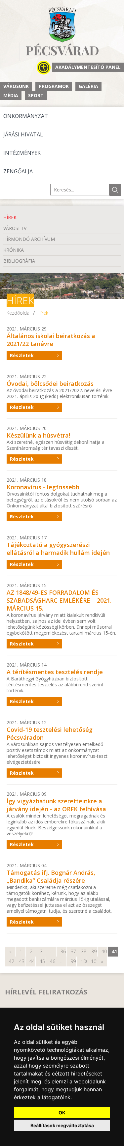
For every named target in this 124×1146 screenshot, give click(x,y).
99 (73, 961)
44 (32, 961)
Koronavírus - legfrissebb (43, 487)
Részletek (22, 355)
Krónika (13, 250)
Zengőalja (18, 171)
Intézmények (22, 153)
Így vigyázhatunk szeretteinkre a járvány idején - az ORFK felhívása (56, 805)
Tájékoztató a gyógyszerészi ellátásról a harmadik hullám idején (58, 549)
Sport (36, 95)
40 (104, 951)
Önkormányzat (25, 116)
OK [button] (62, 1112)
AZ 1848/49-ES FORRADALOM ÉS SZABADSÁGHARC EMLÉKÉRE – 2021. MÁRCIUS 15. (59, 600)
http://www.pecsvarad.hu (62, 25)
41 (114, 951)
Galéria (88, 86)
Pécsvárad (62, 51)
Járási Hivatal (23, 134)
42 (11, 961)
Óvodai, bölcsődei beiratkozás (50, 383)
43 (21, 961)
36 (63, 951)
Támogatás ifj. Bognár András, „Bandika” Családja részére (51, 876)
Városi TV (14, 228)
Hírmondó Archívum (29, 239)
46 (52, 961)
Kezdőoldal (18, 313)
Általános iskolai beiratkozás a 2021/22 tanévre (51, 340)
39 (94, 951)
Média (10, 95)
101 (94, 961)
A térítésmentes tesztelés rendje (55, 672)
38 (83, 951)
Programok (54, 86)
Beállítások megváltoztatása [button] (62, 1125)
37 (73, 951)
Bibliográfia (19, 261)
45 (42, 961)
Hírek (10, 217)
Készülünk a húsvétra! (38, 435)
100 (84, 961)
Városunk (16, 86)
